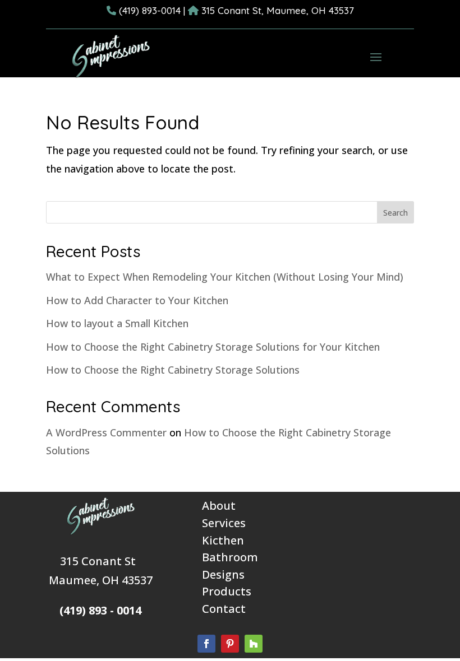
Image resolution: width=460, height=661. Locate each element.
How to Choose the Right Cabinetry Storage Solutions (173, 369)
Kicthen (223, 540)
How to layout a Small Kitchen (117, 323)
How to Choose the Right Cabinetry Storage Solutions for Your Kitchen (213, 346)
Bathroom (230, 557)
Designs (223, 574)
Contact (224, 608)
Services (224, 522)
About (219, 505)
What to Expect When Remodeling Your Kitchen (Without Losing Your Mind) (224, 276)
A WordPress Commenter (106, 432)
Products (226, 591)
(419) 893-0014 (150, 10)
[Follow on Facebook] (206, 644)
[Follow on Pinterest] (230, 644)
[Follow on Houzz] (254, 644)
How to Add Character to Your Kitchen (137, 300)
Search (395, 212)
